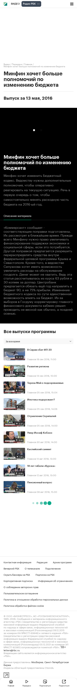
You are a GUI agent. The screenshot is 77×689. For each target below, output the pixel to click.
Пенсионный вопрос (39, 482)
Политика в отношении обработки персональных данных (36, 599)
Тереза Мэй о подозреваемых (45, 383)
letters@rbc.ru (12, 650)
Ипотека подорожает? (41, 400)
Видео (15, 4)
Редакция (42, 562)
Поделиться (64, 685)
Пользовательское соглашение (21, 593)
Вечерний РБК (11, 568)
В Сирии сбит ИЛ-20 (39, 350)
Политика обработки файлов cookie (24, 605)
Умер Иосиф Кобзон (39, 433)
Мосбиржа (37, 662)
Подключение (53, 568)
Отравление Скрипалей (41, 416)
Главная (11, 685)
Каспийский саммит (39, 449)
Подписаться (45, 685)
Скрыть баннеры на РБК (17, 574)
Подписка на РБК (45, 574)
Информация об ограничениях (55, 580)
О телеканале (32, 568)
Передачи (17, 64)
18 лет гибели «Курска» (41, 466)
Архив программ (62, 562)
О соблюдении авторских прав (21, 587)
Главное (28, 64)
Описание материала (17, 216)
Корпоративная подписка (18, 580)
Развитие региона (38, 366)
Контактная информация (17, 562)
